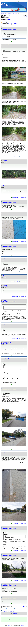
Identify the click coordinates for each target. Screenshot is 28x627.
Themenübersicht (10, 22)
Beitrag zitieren (23, 156)
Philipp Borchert (6, 584)
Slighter (4, 300)
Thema (16, 13)
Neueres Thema (4, 611)
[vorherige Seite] (11, 24)
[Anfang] (10, 24)
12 (20, 24)
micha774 (10, 19)
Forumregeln (20, 623)
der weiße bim (6, 245)
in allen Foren (15, 23)
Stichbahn (5, 212)
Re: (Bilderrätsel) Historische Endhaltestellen (8, 29)
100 (11, 23)
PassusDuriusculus (7, 342)
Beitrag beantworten (15, 156)
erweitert (25, 16)
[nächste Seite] (26, 24)
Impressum (7, 623)
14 (23, 24)
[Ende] (1, 25)
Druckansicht (14, 613)
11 (19, 24)
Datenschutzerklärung (14, 623)
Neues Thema (18, 22)
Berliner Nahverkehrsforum (9, 13)
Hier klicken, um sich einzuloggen (7, 619)
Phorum (9, 625)
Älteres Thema (12, 611)
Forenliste (3, 22)
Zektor (4, 201)
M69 (3, 185)
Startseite (2, 13)
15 (24, 24)
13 (21, 24)
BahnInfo (22, 625)
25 (8, 23)
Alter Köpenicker (6, 28)
